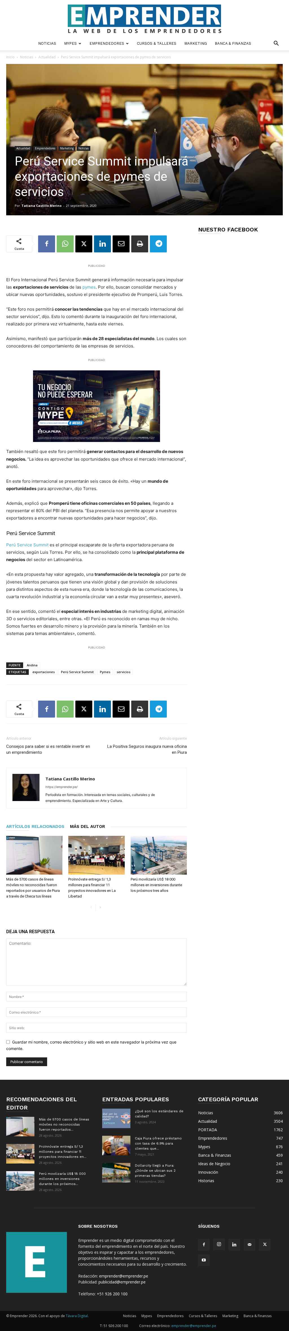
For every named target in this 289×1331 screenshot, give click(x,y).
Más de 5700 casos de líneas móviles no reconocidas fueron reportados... (64, 1124)
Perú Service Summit (27, 545)
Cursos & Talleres (156, 43)
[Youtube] (203, 1260)
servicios (123, 672)
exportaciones (43, 672)
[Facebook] (46, 243)
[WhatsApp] (65, 243)
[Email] (121, 243)
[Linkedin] (102, 243)
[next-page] (100, 907)
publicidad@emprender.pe (122, 1282)
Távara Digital (77, 1315)
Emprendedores (106, 43)
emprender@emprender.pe (123, 1276)
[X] (83, 243)
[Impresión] (139, 243)
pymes (88, 287)
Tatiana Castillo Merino (41, 205)
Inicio (10, 57)
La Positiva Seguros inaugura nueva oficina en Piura (147, 749)
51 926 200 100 (116, 1325)
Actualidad (47, 57)
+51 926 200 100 (112, 1293)
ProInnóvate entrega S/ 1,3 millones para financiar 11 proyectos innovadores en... (62, 1152)
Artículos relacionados (35, 826)
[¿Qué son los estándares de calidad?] (116, 1118)
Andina (32, 665)
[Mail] (249, 1244)
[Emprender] (144, 19)
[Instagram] (219, 1244)
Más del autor (87, 826)
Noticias (47, 43)
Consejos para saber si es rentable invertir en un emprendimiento (48, 749)
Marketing (195, 43)
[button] (276, 44)
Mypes (70, 43)
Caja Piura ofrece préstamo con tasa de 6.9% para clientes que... (158, 1143)
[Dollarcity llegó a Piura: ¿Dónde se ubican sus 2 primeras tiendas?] (116, 1172)
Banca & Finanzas (233, 43)
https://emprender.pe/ (61, 787)
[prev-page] (91, 907)
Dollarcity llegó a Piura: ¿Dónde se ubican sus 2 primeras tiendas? (155, 1170)
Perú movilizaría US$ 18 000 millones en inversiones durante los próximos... (62, 1179)
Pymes (105, 672)
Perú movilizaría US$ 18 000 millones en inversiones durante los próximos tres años (156, 885)
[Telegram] (158, 243)
